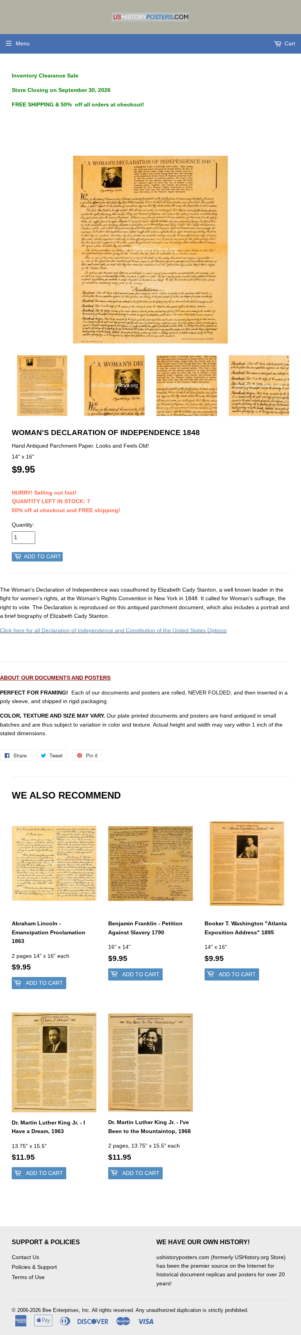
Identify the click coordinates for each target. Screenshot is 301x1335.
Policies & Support (34, 1267)
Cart (289, 43)
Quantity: (23, 525)
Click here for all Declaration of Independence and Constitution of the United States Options (113, 630)
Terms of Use (28, 1277)
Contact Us (25, 1257)
